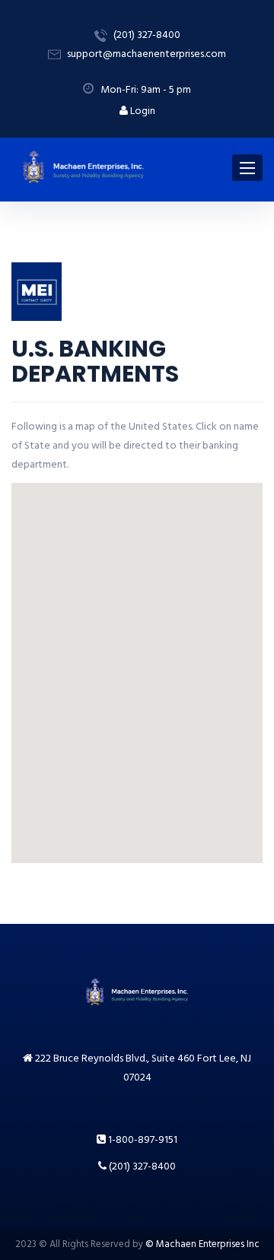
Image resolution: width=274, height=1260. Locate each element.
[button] (191, 578)
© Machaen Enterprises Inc (202, 1244)
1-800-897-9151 (141, 1140)
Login (141, 111)
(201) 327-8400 (141, 1167)
